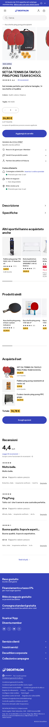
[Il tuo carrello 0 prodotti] (44, 10)
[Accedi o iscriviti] (38, 10)
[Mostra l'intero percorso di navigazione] (3, 25)
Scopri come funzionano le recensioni (16, 456)
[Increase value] (16, 110)
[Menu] (5, 10)
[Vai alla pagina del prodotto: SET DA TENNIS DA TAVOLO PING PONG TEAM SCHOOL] (8, 372)
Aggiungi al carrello (24, 133)
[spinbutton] (10, 110)
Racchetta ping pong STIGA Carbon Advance (11, 323)
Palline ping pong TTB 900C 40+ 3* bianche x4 (12, 261)
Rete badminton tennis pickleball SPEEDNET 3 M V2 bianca (30, 262)
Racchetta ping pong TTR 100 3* (31, 322)
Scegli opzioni (24, 420)
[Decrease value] (5, 110)
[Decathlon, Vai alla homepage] (22, 11)
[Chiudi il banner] (45, 3)
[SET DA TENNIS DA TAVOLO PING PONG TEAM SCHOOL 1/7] (19, 43)
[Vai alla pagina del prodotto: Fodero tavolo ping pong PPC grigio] (8, 399)
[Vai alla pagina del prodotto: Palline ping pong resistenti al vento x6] (8, 385)
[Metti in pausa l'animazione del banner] (41, 3)
